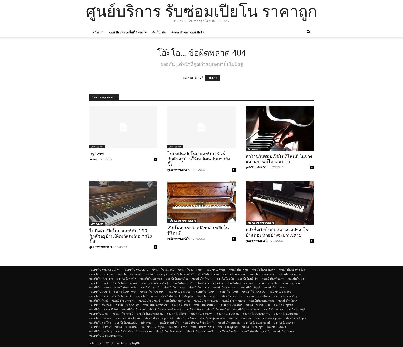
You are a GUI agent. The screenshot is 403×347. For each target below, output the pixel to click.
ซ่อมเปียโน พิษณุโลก (218, 309)
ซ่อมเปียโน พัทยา (186, 318)
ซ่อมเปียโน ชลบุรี (216, 270)
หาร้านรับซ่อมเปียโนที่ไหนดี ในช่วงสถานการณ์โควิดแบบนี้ (279, 159)
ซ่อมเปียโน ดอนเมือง (177, 278)
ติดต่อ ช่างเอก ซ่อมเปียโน (187, 32)
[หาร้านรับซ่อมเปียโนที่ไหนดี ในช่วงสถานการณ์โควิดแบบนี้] (280, 128)
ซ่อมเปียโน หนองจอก (230, 305)
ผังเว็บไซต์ (159, 32)
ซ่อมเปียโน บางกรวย (125, 292)
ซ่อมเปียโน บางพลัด (126, 287)
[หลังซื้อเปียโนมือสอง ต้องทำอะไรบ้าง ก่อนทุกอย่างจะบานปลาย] (280, 203)
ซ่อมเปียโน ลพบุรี (296, 309)
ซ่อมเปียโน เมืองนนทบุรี (200, 331)
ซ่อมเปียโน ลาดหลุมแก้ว (269, 318)
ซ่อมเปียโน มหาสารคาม (246, 309)
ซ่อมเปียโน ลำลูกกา (296, 318)
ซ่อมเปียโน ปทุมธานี (228, 314)
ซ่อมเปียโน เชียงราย (100, 327)
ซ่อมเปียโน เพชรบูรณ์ (153, 327)
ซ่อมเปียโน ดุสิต (225, 278)
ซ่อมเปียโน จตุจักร (126, 278)
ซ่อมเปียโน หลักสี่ (178, 327)
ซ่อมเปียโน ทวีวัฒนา (273, 278)
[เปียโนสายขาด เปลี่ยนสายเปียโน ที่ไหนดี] (201, 202)
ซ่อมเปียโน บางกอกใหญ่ (155, 283)
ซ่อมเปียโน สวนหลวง (100, 305)
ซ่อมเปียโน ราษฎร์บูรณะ (177, 300)
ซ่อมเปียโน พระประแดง (128, 318)
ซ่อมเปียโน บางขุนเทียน (210, 283)
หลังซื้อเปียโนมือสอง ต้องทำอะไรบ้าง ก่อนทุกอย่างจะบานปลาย (277, 232)
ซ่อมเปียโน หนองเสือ (126, 322)
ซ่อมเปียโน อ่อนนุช (252, 327)
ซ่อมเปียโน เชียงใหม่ (126, 327)
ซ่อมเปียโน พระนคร (232, 296)
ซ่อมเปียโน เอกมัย (276, 327)
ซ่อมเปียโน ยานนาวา (123, 300)
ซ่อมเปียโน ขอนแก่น (163, 270)
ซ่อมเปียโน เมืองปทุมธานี (255, 331)
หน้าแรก (97, 32)
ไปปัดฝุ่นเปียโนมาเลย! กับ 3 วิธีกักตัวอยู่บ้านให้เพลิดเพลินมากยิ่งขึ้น (198, 159)
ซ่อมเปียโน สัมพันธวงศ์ (155, 305)
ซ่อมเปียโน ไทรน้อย (227, 331)
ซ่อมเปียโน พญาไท (208, 296)
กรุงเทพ (96, 153)
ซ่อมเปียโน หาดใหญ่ (100, 331)
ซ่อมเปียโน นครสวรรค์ (101, 274)
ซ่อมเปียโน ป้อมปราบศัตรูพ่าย (177, 296)
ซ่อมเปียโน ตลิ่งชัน (248, 278)
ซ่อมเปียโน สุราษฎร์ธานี (150, 314)
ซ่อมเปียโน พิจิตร (194, 309)
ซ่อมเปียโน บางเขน (174, 287)
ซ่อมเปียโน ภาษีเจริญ (285, 296)
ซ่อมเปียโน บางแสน (280, 292)
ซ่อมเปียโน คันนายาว (101, 278)
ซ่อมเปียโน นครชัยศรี (182, 274)
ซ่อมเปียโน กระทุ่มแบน (135, 270)
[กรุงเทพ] (123, 127)
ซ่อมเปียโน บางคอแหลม (240, 283)
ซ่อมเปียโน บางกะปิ (182, 283)
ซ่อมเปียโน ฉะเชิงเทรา (190, 270)
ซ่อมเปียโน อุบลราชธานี (257, 322)
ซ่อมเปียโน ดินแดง (202, 278)
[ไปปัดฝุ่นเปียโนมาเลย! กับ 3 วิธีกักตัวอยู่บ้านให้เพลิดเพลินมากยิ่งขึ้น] (201, 127)
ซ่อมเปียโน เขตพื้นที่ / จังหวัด (128, 32)
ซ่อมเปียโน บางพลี (228, 292)
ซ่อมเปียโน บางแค (199, 287)
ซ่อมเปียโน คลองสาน (234, 274)
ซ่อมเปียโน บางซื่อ (267, 283)
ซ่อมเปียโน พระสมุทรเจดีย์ (159, 318)
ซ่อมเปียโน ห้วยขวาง (202, 327)
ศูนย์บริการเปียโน (169, 322)
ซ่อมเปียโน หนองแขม (258, 305)
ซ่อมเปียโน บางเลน (208, 274)
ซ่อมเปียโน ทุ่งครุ (297, 278)
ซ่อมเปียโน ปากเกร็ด (100, 318)
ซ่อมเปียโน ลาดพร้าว (233, 300)
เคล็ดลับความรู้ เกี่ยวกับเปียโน (182, 220)
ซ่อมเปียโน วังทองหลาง (261, 300)
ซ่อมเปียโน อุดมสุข (228, 327)
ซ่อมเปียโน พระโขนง (258, 296)
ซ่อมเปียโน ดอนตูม (156, 274)
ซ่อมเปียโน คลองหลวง (225, 287)
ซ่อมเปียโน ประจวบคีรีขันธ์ (103, 309)
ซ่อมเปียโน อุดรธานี (229, 322)
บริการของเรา (97, 146)
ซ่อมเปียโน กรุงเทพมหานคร (104, 270)
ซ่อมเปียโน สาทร (181, 305)
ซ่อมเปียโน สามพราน (240, 318)
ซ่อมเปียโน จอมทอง (151, 278)
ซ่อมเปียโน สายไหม (204, 305)
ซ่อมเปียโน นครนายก (263, 270)
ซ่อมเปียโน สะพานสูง (127, 305)
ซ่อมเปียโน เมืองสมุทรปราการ (105, 336)
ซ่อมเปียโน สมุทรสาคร (286, 314)
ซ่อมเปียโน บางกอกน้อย (125, 283)
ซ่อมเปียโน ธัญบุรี (250, 287)
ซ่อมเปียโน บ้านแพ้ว (202, 314)
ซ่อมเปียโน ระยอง (273, 309)
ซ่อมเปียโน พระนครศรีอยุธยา (165, 309)
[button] (309, 33)
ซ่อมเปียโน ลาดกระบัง (206, 300)
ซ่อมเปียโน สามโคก (100, 322)
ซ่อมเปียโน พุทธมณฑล (212, 318)
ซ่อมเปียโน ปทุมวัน (122, 296)
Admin (93, 159)
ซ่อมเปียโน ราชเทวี (149, 300)
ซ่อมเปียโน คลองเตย (290, 274)
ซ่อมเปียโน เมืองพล (283, 331)
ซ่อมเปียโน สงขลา (99, 314)
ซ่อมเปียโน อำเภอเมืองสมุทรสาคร (134, 331)
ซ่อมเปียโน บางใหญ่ (179, 292)
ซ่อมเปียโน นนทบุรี (99, 292)
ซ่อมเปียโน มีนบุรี (98, 300)
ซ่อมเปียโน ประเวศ (146, 296)
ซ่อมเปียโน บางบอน (100, 287)
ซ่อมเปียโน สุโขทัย (177, 314)
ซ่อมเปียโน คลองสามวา (262, 274)
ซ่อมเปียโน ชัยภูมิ (238, 270)
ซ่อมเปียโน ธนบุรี (98, 283)
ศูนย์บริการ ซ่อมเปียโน (178, 169)
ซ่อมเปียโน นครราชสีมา (292, 270)
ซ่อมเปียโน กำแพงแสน (130, 274)
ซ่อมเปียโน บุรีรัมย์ (283, 305)
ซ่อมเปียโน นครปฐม (275, 287)
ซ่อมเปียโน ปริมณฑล (133, 309)
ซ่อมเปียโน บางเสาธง (254, 292)
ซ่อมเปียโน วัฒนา (288, 300)
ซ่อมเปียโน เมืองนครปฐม (169, 331)
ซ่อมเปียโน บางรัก (150, 287)
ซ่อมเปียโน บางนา (291, 283)
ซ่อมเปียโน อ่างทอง (284, 322)
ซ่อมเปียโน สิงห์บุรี (123, 314)
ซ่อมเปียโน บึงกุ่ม (98, 296)
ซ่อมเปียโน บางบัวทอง (152, 292)
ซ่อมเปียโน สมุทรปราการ (256, 314)
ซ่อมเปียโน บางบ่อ (204, 292)
